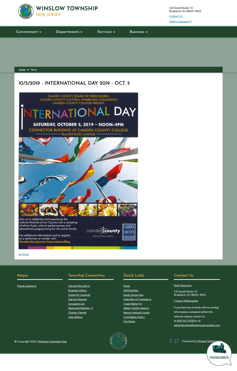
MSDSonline (130, 290)
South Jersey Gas (133, 294)
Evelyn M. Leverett (79, 294)
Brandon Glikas (77, 290)
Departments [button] (67, 32)
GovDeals (129, 321)
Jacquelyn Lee (76, 303)
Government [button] (27, 32)
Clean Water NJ (132, 303)
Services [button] (104, 32)
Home (22, 69)
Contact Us (176, 16)
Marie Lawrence (26, 285)
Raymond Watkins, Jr (80, 308)
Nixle (126, 285)
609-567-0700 (185, 320)
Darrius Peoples (77, 299)
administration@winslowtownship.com (197, 325)
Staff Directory (183, 285)
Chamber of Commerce (137, 299)
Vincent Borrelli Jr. (79, 285)
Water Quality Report (136, 308)
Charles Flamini (77, 312)
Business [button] (137, 32)
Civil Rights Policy (134, 317)
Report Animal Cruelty (136, 312)
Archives (24, 254)
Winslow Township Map (52, 341)
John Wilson (75, 317)
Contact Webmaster (186, 300)
